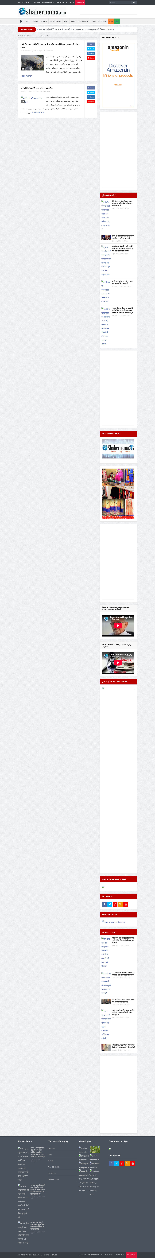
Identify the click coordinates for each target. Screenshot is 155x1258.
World (50, 1161)
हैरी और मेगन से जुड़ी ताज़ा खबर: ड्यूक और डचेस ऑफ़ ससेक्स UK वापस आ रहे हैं (122, 203)
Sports (66, 21)
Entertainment (83, 21)
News (27, 21)
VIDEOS (73, 21)
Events (93, 21)
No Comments (48, 51)
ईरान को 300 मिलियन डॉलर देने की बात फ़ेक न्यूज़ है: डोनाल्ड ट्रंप (123, 237)
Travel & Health (53, 1167)
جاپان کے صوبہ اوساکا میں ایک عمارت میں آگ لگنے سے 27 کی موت (50, 45)
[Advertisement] (108, 11)
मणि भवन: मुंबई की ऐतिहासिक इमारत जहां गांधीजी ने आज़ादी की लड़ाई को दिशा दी (123, 940)
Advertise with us (48, 2)
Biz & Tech (44, 21)
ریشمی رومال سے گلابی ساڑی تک (37, 87)
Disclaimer (60, 2)
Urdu (117, 21)
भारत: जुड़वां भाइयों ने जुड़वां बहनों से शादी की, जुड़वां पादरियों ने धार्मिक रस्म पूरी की (123, 1012)
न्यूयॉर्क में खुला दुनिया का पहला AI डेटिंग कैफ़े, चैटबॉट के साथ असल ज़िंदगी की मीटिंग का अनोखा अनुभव (122, 310)
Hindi (111, 21)
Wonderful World (55, 21)
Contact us (70, 2)
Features (35, 21)
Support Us (80, 2)
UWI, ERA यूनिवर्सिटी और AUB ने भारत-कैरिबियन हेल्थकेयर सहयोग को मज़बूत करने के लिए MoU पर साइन (76, 29)
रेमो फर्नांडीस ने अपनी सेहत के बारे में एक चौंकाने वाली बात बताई (123, 1000)
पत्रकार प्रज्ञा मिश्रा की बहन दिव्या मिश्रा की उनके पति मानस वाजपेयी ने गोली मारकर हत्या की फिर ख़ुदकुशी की (38, 1189)
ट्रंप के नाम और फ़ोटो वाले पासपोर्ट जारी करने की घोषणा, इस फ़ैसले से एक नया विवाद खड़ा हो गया (122, 248)
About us (37, 2)
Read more (26, 75)
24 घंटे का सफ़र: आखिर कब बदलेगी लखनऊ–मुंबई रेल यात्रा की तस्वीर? (123, 973)
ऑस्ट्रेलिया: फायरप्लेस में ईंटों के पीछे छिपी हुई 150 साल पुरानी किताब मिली (123, 1046)
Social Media (102, 21)
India (50, 1154)
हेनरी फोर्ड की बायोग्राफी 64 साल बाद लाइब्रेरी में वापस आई (122, 282)
